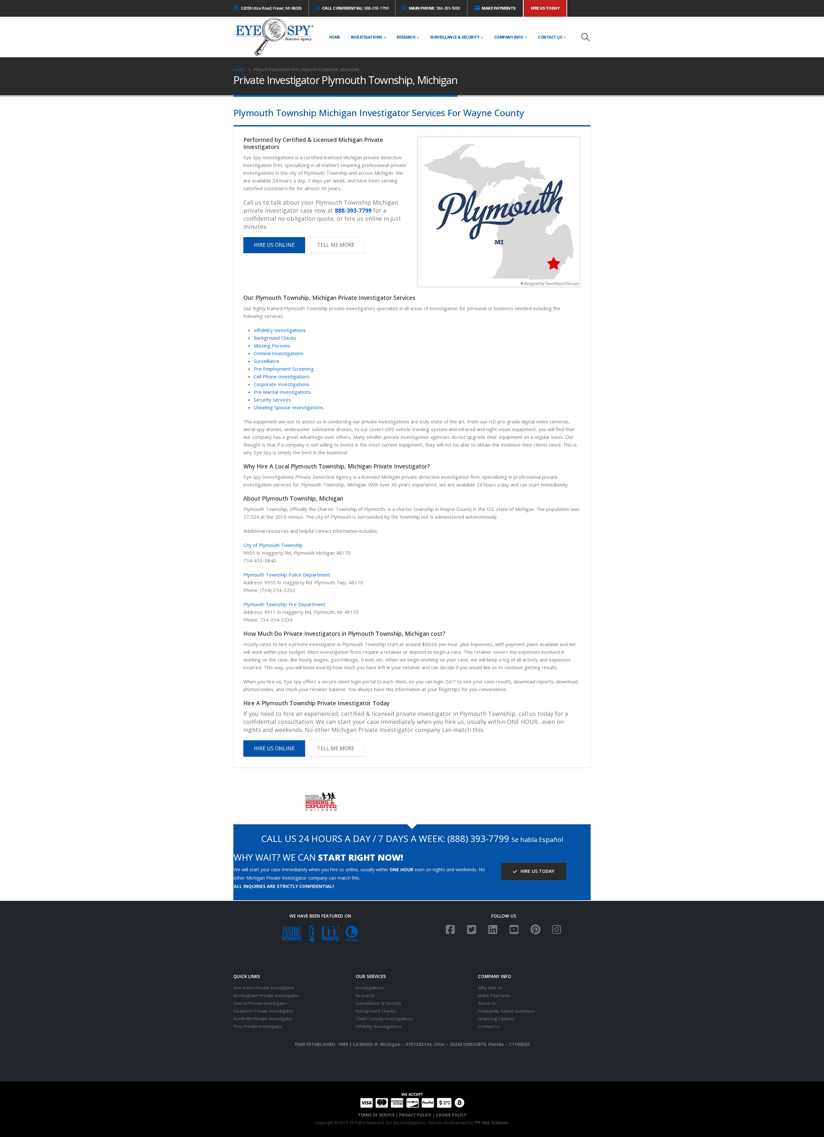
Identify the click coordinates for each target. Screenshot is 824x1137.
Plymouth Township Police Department (286, 574)
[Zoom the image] (320, 795)
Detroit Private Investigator (260, 1003)
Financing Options (496, 1018)
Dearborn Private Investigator (263, 1011)
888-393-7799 (355, 8)
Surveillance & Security (455, 37)
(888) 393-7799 (478, 838)
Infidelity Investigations (280, 330)
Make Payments (494, 995)
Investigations (366, 37)
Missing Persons (272, 345)
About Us (487, 1003)
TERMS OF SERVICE (376, 1115)
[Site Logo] (274, 37)
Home (334, 37)
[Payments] (412, 1100)
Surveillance (266, 361)
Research (406, 37)
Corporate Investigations (281, 384)
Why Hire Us (490, 988)
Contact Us (550, 37)
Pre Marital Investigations (282, 392)
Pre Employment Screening (284, 368)
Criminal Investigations (279, 353)
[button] (586, 37)
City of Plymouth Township (273, 545)
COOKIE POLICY (451, 1115)
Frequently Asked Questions (506, 1011)
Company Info (508, 37)
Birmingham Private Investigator (266, 995)
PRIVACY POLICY (415, 1115)
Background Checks (275, 338)
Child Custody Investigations (384, 1018)
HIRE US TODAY (536, 871)
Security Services (272, 399)
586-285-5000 (434, 8)
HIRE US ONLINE (274, 244)
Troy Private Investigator (258, 1026)
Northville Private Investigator (263, 1018)
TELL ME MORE (335, 244)
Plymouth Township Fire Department (284, 604)
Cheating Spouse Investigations (288, 407)
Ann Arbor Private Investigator (264, 988)
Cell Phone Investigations (282, 376)
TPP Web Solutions (491, 1122)
